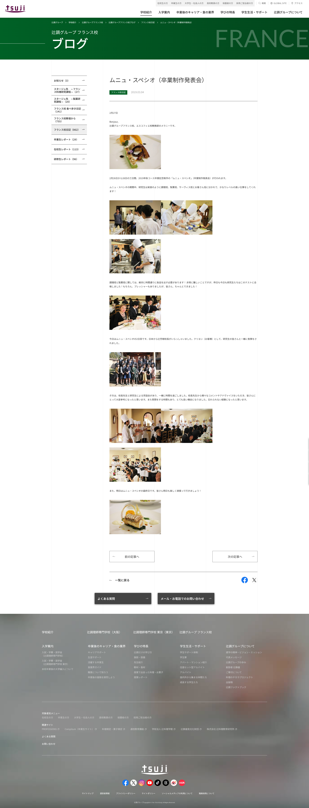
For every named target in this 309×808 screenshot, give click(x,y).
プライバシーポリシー (125, 793)
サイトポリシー (148, 793)
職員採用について (206, 793)
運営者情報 (105, 793)
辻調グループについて (240, 646)
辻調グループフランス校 (92, 22)
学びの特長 (141, 646)
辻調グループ (57, 22)
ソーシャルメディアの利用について (177, 793)
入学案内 (47, 646)
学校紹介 (72, 22)
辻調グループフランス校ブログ (122, 22)
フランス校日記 (148, 22)
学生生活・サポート (193, 646)
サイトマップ (88, 793)
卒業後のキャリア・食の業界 (107, 646)
